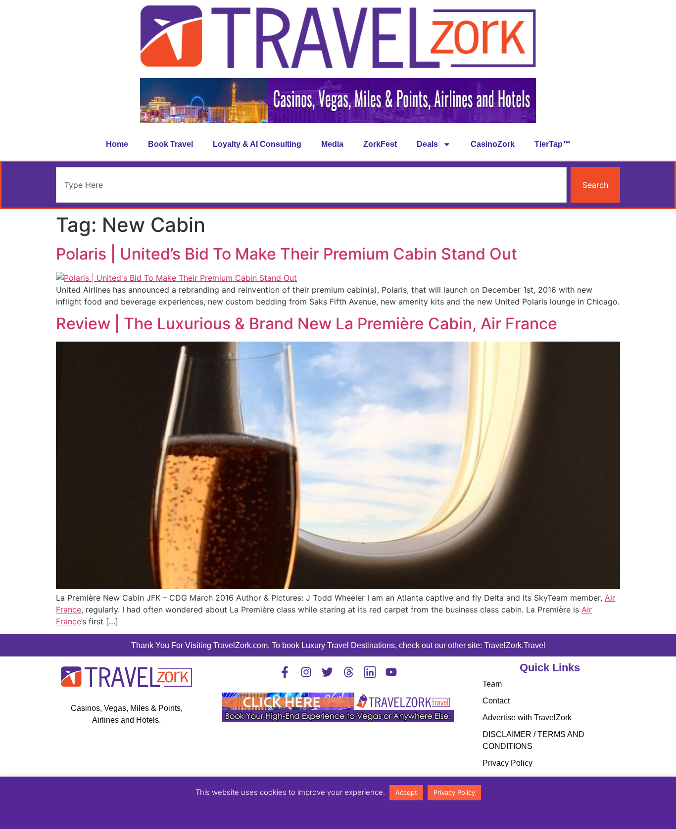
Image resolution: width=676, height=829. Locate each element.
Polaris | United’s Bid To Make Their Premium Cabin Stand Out (286, 253)
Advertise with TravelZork (527, 717)
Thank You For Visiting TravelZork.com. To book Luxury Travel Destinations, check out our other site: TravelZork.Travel (338, 645)
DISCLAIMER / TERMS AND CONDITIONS (533, 740)
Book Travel (170, 144)
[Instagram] (306, 672)
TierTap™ (552, 144)
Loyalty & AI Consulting (257, 144)
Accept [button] (406, 792)
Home (117, 144)
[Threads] (348, 672)
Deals (427, 144)
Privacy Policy (507, 763)
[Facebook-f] (284, 672)
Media (332, 144)
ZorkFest (380, 144)
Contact (496, 701)
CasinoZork (493, 144)
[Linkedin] (370, 672)
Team (492, 684)
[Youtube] (391, 672)
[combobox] (311, 185)
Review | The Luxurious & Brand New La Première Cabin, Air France (306, 323)
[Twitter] (327, 672)
